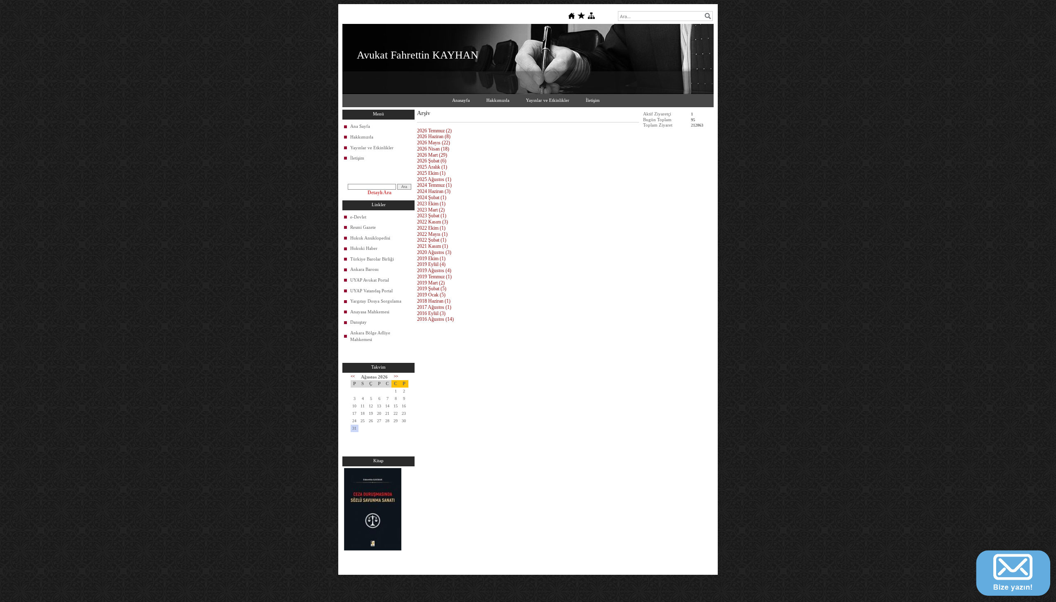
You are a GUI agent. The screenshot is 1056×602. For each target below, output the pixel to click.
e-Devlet (358, 216)
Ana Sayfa (360, 126)
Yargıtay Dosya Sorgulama (375, 301)
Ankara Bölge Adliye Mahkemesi (370, 336)
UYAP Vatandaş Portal (371, 290)
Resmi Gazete (363, 227)
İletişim (593, 100)
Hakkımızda (497, 100)
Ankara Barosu (364, 269)
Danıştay (358, 322)
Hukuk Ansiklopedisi (370, 237)
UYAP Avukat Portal (369, 279)
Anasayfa (461, 100)
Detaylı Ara (379, 192)
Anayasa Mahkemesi (369, 311)
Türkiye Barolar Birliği (372, 258)
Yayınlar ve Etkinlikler (547, 100)
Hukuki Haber (363, 248)
